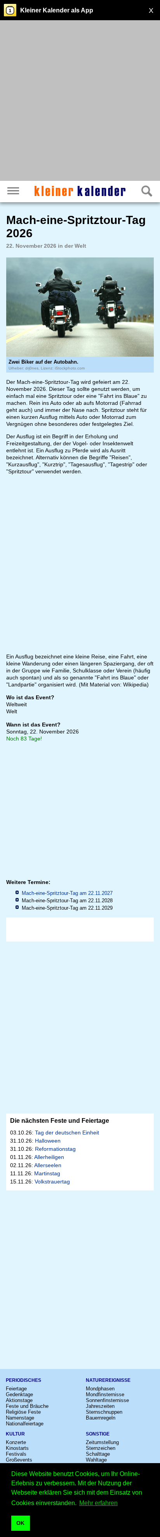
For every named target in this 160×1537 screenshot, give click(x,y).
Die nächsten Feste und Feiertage (59, 1120)
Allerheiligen (49, 1157)
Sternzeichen (100, 1448)
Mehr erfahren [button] (98, 1503)
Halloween (48, 1141)
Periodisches (23, 1380)
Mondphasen (100, 1389)
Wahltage (96, 1460)
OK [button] (20, 1523)
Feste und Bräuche (27, 1406)
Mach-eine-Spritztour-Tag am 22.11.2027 (67, 893)
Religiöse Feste (23, 1412)
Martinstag (47, 1173)
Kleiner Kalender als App (56, 10)
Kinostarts (17, 1448)
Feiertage (16, 1389)
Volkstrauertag (52, 1181)
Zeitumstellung (102, 1442)
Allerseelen (47, 1165)
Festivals (16, 1454)
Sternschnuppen (104, 1412)
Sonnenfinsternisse (107, 1400)
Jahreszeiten (100, 1406)
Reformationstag (55, 1149)
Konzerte (16, 1442)
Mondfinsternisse (105, 1394)
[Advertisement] (80, 101)
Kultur (15, 1434)
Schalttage (98, 1454)
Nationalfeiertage (24, 1424)
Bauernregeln (100, 1418)
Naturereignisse (108, 1380)
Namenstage (20, 1418)
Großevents (19, 1460)
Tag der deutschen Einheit (67, 1132)
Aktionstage (19, 1400)
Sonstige (98, 1434)
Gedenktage (19, 1394)
